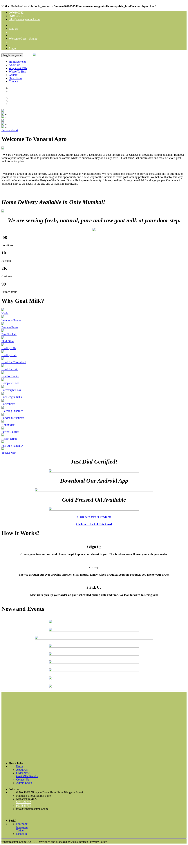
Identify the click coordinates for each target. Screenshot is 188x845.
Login (12, 48)
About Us (14, 64)
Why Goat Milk (18, 68)
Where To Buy (17, 71)
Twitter (20, 830)
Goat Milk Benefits (27, 776)
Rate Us (13, 28)
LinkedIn (21, 833)
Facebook (22, 823)
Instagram (22, 827)
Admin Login (24, 782)
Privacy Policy (98, 841)
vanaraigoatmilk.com (13, 841)
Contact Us (22, 779)
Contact (13, 81)
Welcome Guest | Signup (23, 38)
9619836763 (16, 15)
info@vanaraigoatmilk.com (24, 19)
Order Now (15, 78)
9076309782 (16, 12)
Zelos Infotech (79, 841)
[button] (6, 130)
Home (17, 61)
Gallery (13, 74)
